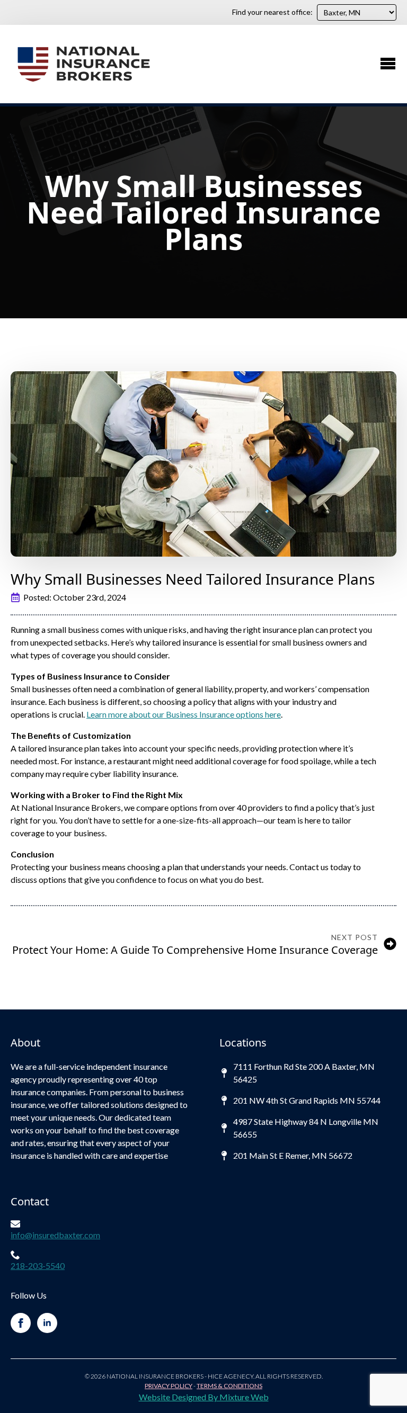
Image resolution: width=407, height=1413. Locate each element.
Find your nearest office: (272, 11)
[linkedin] (47, 1323)
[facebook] (21, 1323)
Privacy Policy (168, 1386)
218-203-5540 (38, 1265)
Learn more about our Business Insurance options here (183, 714)
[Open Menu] (387, 64)
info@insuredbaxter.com (55, 1235)
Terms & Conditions (229, 1386)
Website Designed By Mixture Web (204, 1397)
